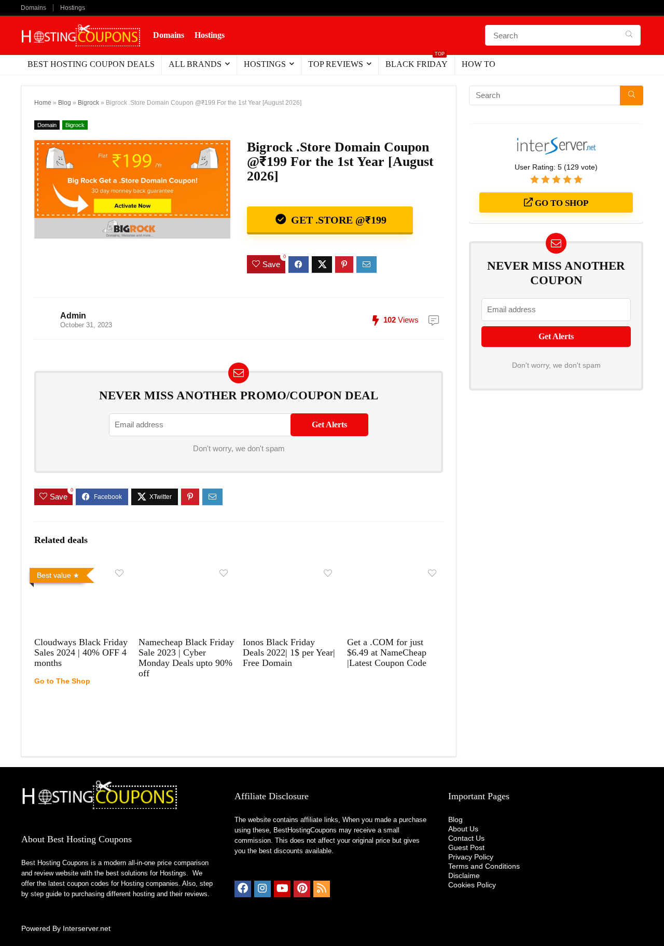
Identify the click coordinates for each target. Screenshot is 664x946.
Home (42, 102)
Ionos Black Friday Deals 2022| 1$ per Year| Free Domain (289, 652)
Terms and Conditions (484, 866)
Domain (47, 125)
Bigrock (88, 102)
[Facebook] (242, 889)
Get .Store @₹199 (337, 220)
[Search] (629, 35)
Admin (73, 315)
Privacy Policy (470, 857)
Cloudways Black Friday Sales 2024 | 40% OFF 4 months (81, 652)
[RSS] (321, 889)
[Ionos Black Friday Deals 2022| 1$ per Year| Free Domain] (291, 570)
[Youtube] (282, 889)
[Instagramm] (262, 889)
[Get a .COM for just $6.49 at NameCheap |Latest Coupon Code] (395, 570)
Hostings (72, 7)
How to (478, 64)
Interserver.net (86, 928)
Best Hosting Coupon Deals (91, 64)
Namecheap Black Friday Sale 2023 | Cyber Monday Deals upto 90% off (186, 657)
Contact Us (466, 838)
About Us (463, 829)
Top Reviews (335, 64)
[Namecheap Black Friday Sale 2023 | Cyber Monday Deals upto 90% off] (186, 570)
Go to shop (560, 203)
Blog (64, 102)
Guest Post (466, 847)
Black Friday (416, 61)
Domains (33, 7)
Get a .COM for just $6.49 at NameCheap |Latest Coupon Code (386, 652)
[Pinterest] (302, 889)
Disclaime (464, 875)
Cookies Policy (472, 885)
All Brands (195, 64)
